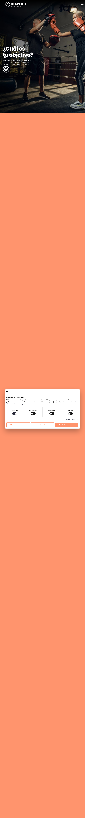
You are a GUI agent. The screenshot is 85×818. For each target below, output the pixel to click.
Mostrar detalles (70, 419)
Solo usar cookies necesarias (18, 425)
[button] (82, 4)
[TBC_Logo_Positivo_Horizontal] (15, 4)
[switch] (33, 413)
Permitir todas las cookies (66, 425)
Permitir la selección (42, 425)
